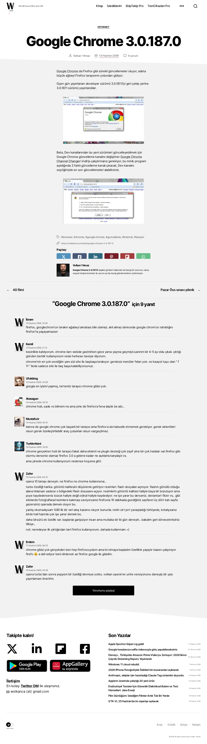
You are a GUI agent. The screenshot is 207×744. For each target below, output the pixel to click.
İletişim (196, 724)
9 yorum (133, 55)
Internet (103, 27)
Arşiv (160, 724)
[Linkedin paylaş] (95, 256)
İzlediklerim (114, 6)
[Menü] (182, 6)
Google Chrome (67, 71)
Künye (183, 724)
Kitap (99, 6)
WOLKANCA (10, 6)
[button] (26, 665)
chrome (79, 237)
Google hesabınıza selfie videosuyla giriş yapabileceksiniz (142, 649)
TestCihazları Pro (158, 6)
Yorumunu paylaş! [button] (103, 590)
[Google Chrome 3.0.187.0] (103, 120)
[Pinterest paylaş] (111, 256)
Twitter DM (30, 686)
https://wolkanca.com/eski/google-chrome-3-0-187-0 (87, 243)
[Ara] (195, 6)
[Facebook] (85, 648)
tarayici (140, 237)
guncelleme (114, 237)
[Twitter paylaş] (64, 256)
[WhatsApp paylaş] (143, 256)
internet (128, 237)
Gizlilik (171, 724)
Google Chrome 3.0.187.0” (105, 304)
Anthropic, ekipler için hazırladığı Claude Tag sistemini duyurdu (146, 675)
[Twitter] (12, 648)
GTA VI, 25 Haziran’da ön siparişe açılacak (133, 701)
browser (67, 237)
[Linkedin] (36, 648)
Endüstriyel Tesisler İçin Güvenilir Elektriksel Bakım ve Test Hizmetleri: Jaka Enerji (143, 688)
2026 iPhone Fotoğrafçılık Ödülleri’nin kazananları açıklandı (143, 669)
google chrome (95, 237)
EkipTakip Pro (135, 6)
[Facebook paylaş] (80, 256)
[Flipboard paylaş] (127, 256)
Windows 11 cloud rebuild (123, 664)
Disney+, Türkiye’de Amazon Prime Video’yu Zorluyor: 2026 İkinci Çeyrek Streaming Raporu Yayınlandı (147, 656)
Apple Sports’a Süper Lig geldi (126, 644)
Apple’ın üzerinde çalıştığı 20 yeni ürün (131, 680)
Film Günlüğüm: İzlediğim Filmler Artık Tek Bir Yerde (138, 695)
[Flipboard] (60, 649)
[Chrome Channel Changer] (103, 201)
